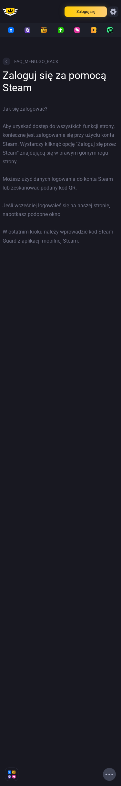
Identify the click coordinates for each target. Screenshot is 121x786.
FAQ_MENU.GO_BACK (36, 61)
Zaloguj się (85, 11)
